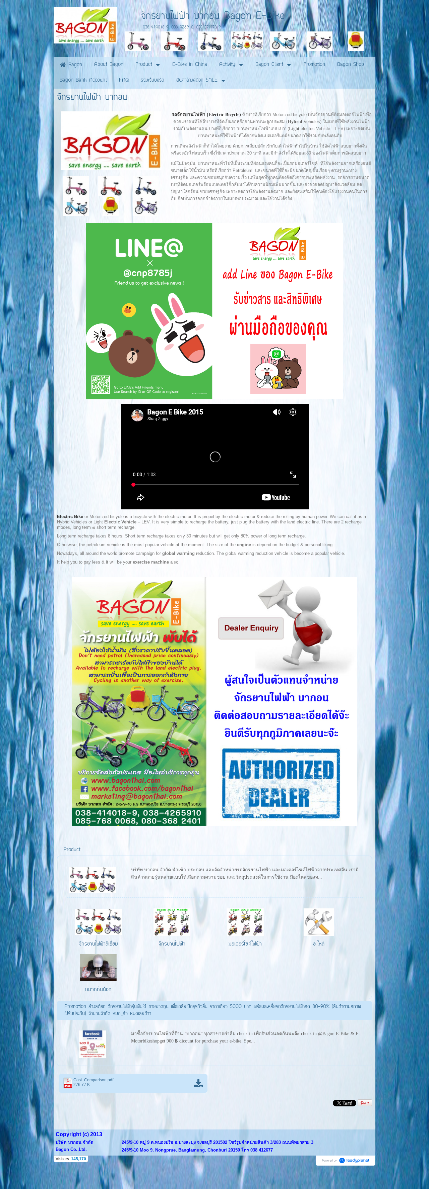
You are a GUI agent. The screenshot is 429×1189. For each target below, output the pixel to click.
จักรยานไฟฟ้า (172, 944)
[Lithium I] (76, 185)
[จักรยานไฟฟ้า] (111, 139)
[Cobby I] (76, 206)
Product (72, 850)
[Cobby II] (146, 206)
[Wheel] (111, 206)
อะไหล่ (318, 944)
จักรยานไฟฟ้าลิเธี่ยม (98, 944)
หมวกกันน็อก (98, 990)
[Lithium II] (111, 185)
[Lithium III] (146, 185)
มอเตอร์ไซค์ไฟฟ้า (245, 944)
